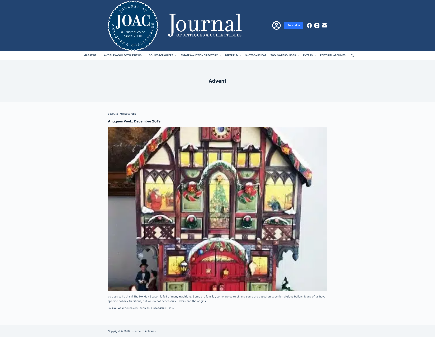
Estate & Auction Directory (199, 55)
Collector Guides (161, 55)
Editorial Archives (332, 55)
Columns (113, 114)
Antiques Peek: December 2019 (134, 121)
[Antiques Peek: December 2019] (217, 209)
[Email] (324, 25)
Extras (308, 55)
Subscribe (294, 25)
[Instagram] (316, 25)
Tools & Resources (283, 55)
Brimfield (231, 55)
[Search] (352, 55)
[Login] (276, 25)
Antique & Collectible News (123, 55)
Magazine (90, 55)
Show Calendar (255, 55)
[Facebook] (309, 25)
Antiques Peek (128, 114)
